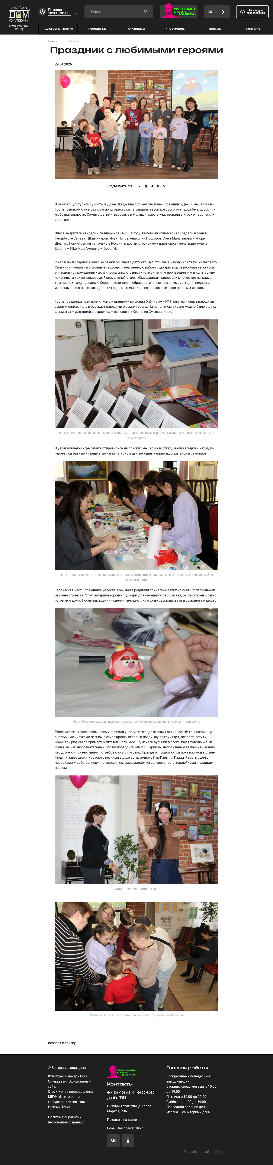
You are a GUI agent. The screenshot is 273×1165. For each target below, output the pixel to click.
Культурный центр (58, 28)
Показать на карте (122, 1120)
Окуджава (136, 28)
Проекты (215, 28)
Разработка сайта (198, 1152)
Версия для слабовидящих (256, 11)
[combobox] (63, 12)
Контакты (253, 28)
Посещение (97, 28)
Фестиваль (175, 28)
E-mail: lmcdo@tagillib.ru (126, 1128)
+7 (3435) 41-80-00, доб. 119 (131, 1095)
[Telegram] (152, 186)
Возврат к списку (62, 1043)
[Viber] (158, 186)
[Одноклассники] (146, 186)
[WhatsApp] (164, 186)
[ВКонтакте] (140, 186)
